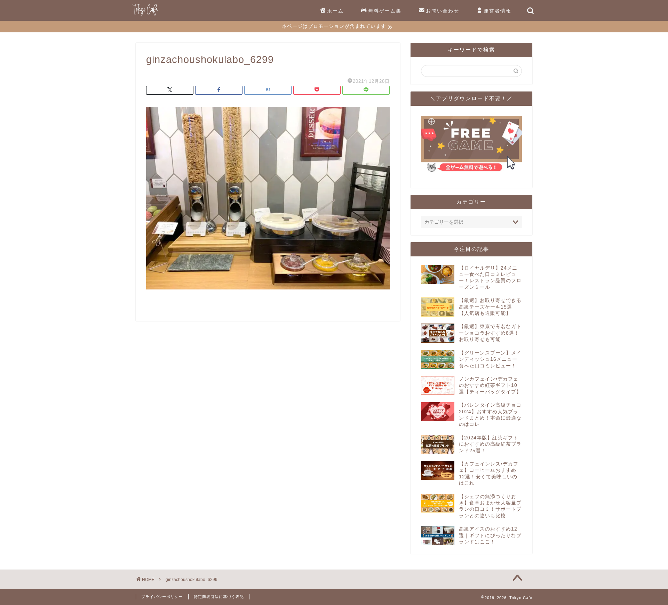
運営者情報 (497, 11)
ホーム (335, 11)
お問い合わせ (442, 11)
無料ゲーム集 (384, 11)
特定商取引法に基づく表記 (219, 597)
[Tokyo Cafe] (145, 16)
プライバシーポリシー (162, 597)
